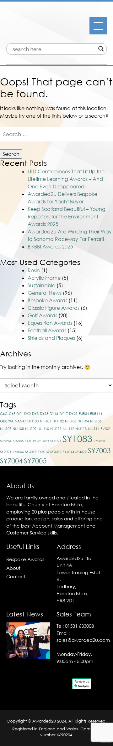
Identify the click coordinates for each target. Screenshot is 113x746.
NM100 (33, 421)
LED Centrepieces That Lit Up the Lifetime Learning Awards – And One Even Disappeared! (66, 179)
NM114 (93, 429)
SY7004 (11, 461)
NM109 (30, 429)
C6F (12, 413)
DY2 (27, 413)
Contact (15, 576)
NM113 (81, 429)
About (13, 568)
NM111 (56, 429)
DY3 (35, 413)
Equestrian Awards (50, 323)
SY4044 (68, 452)
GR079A (6, 421)
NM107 (5, 429)
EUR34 (84, 413)
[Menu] (98, 25)
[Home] (40, 36)
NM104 (83, 421)
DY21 (73, 413)
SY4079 (81, 452)
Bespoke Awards (47, 300)
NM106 (95, 421)
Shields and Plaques (51, 338)
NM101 (45, 421)
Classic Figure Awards (53, 308)
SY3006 (18, 452)
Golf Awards (42, 315)
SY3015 (30, 452)
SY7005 (35, 461)
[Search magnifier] (101, 48)
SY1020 (43, 441)
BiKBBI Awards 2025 (50, 246)
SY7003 (99, 450)
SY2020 (99, 441)
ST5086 (18, 441)
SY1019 (30, 441)
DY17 (63, 413)
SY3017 (56, 452)
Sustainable (41, 285)
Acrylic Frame (44, 278)
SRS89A (6, 441)
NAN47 (20, 421)
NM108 (18, 429)
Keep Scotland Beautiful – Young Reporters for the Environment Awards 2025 (66, 216)
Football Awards (47, 330)
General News (45, 293)
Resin (34, 270)
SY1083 (77, 438)
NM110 (43, 429)
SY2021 (5, 452)
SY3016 (43, 452)
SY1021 (55, 441)
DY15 (44, 413)
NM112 (68, 429)
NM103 (70, 421)
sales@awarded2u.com (83, 640)
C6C (4, 413)
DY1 (19, 413)
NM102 (58, 421)
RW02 (105, 429)
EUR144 (96, 413)
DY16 (54, 413)
